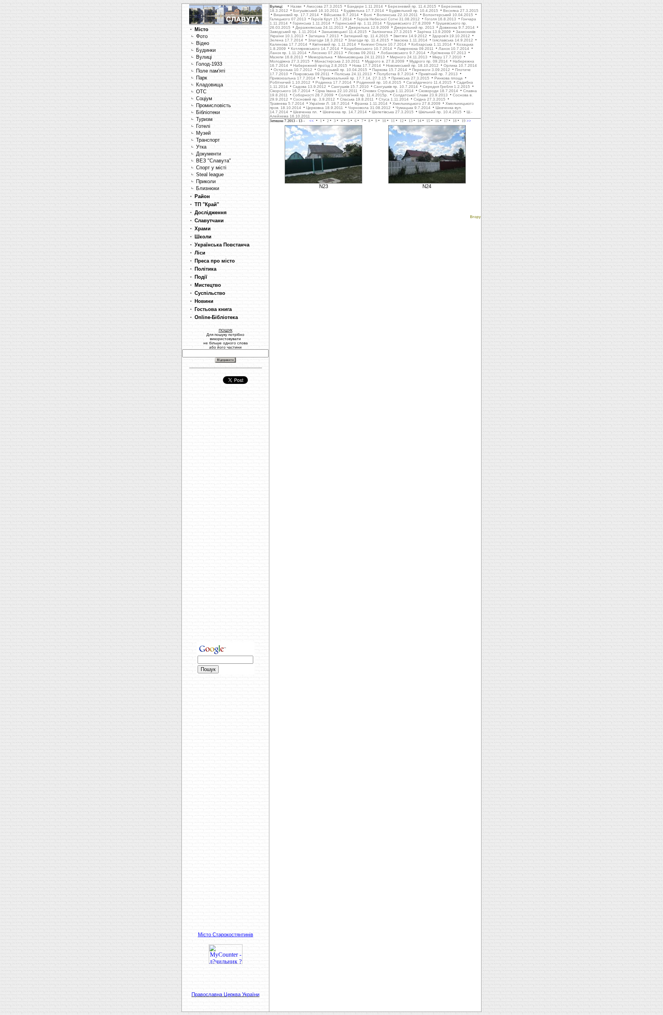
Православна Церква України (225, 994)
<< (312, 121)
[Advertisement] (226, 520)
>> (468, 121)
